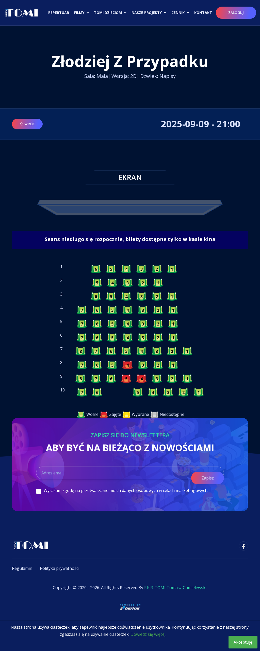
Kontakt (203, 12)
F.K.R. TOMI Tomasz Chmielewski (175, 587)
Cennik (178, 12)
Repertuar (58, 12)
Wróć (29, 124)
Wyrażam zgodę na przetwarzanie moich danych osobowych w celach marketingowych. (126, 490)
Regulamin (22, 568)
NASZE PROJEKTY (147, 12)
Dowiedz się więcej (148, 634)
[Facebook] (243, 546)
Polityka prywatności (59, 568)
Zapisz (207, 478)
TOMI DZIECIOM (108, 12)
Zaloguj (236, 12)
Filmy (79, 12)
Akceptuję (243, 642)
